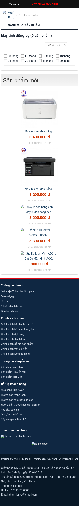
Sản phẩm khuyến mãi (13, 371)
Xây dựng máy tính (45, 4)
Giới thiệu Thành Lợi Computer (18, 291)
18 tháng (65, 56)
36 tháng (30, 61)
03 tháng (13, 56)
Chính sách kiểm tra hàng (15, 353)
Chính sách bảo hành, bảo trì (17, 324)
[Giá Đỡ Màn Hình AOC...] (39, 253)
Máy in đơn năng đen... (39, 212)
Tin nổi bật (14, 4)
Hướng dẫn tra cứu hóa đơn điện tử (20, 404)
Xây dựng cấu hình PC (13, 419)
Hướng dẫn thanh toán (13, 395)
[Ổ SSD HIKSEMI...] (39, 230)
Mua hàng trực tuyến (12, 390)
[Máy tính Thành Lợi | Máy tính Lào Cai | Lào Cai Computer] (9, 15)
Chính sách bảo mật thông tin (17, 329)
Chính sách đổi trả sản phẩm (17, 344)
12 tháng (47, 56)
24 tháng (13, 61)
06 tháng (30, 56)
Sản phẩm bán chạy (12, 367)
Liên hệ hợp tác (9, 311)
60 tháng (65, 61)
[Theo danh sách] (76, 45)
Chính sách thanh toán (13, 339)
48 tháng (47, 61)
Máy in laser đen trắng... (39, 131)
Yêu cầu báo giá (10, 409)
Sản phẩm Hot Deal (12, 376)
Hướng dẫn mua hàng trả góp (17, 400)
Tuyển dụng (7, 296)
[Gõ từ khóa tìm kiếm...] (71, 15)
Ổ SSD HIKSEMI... (40, 235)
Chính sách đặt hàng (12, 334)
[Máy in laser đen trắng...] (39, 109)
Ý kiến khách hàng (11, 306)
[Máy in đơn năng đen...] (39, 206)
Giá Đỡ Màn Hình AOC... (39, 258)
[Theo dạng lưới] (73, 45)
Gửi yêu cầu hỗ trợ (11, 414)
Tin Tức (5, 301)
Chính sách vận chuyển (14, 349)
